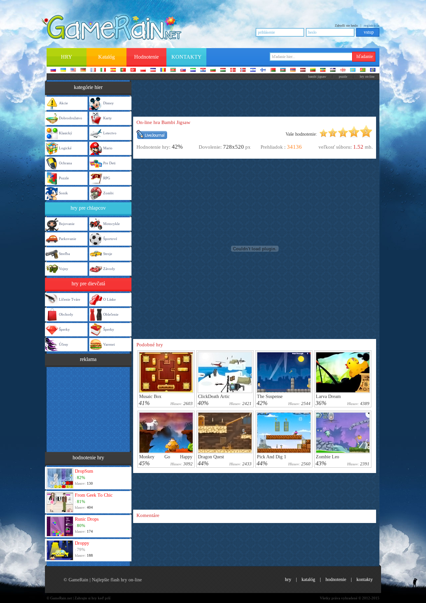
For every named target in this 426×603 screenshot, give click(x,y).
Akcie (63, 103)
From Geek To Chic (93, 495)
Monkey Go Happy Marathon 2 (165, 459)
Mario (107, 148)
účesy (63, 344)
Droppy (82, 543)
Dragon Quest (211, 456)
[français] (93, 70)
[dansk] (233, 70)
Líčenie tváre (69, 299)
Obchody (66, 314)
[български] (213, 70)
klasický (65, 133)
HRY (288, 579)
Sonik (63, 193)
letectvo (109, 133)
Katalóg (308, 579)
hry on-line (367, 76)
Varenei (109, 344)
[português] (123, 70)
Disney (108, 103)
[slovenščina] (193, 70)
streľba (64, 254)
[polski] (143, 70)
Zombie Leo (327, 456)
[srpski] (173, 70)
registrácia (371, 25)
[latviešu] (303, 70)
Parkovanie (67, 239)
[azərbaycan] (283, 70)
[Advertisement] (88, 408)
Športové (110, 239)
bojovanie (67, 224)
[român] (163, 70)
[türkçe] (133, 70)
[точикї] (363, 70)
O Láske (109, 299)
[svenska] (253, 70)
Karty (107, 118)
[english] (73, 70)
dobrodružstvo (70, 118)
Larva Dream (328, 396)
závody (109, 269)
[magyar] (223, 70)
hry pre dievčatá (88, 283)
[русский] (53, 70)
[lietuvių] (313, 70)
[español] (113, 70)
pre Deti (109, 163)
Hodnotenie (335, 579)
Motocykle (111, 224)
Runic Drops (87, 519)
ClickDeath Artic (214, 396)
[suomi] (263, 70)
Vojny (63, 269)
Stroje (107, 254)
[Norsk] (243, 70)
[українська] (63, 70)
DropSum (84, 471)
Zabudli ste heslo (346, 25)
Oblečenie (110, 314)
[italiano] (103, 70)
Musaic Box (150, 396)
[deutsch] (83, 70)
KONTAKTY (364, 579)
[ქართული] (343, 70)
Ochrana (65, 163)
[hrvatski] (203, 70)
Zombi (108, 193)
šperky (64, 329)
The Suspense (270, 396)
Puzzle (343, 76)
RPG (106, 178)
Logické (65, 148)
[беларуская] (273, 70)
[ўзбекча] (333, 70)
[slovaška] (183, 70)
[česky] (153, 70)
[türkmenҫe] (373, 70)
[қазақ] (353, 70)
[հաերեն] (293, 70)
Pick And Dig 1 (271, 456)
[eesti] (323, 70)
